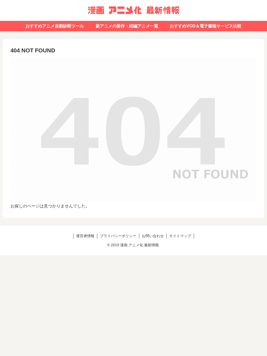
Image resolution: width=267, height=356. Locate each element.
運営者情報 (85, 236)
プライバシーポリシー (118, 236)
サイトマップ (180, 236)
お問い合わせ (153, 236)
